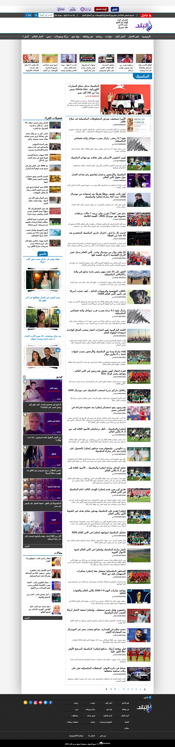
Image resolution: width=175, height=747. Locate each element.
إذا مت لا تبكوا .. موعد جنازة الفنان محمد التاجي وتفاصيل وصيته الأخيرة (110, 15)
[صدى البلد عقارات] (72, 9)
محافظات (75, 716)
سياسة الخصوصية (76, 736)
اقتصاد (127, 722)
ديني (48, 36)
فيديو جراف (91, 716)
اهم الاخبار (133, 36)
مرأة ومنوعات (61, 36)
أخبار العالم (37, 36)
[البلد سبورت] (101, 9)
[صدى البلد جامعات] (85, 9)
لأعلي (146, 698)
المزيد (27, 546)
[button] (149, 57)
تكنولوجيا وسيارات (105, 722)
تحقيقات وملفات (72, 722)
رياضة (99, 36)
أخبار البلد (120, 36)
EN (29, 15)
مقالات (126, 728)
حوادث (108, 36)
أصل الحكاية (107, 716)
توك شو (75, 36)
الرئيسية (146, 36)
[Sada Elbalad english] (61, 9)
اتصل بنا (91, 736)
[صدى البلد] (143, 25)
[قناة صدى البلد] (115, 9)
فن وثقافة (88, 36)
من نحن (103, 736)
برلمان (93, 722)
